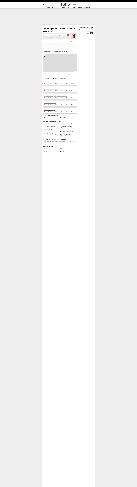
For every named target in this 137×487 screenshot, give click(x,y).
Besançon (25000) (70, 97)
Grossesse (53, 7)
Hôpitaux (63, 151)
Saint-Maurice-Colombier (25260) (67, 119)
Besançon (58, 37)
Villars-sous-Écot (47, 123)
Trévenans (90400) (70, 83)
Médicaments (63, 150)
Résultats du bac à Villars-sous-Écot (50, 144)
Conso (48, 7)
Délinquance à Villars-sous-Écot (67, 131)
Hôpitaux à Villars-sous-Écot (66, 137)
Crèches (45, 151)
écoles (74, 7)
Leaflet (76, 71)
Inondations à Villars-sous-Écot (66, 126)
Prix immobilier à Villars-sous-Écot (67, 135)
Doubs (51, 26)
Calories (62, 148)
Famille (81, 29)
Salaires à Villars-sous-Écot (48, 132)
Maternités (47, 26)
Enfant (63, 7)
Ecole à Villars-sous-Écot (48, 129)
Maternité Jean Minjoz (49, 110)
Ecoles (45, 150)
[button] (44, 55)
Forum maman (87, 7)
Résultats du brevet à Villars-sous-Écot (68, 141)
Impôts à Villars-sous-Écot (48, 133)
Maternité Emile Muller (50, 103)
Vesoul (54, 37)
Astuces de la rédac (83, 31)
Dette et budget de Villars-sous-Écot (50, 134)
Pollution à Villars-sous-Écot (66, 132)
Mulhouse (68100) (70, 104)
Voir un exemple (90, 29)
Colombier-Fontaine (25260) (66, 117)
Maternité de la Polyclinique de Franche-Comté (55, 96)
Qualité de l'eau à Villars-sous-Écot (50, 125)
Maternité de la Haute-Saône (51, 89)
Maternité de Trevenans (50, 82)
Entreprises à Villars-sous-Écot (66, 134)
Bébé (59, 7)
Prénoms (80, 7)
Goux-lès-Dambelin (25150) (49, 119)
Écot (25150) (46, 117)
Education (69, 7)
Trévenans (50, 37)
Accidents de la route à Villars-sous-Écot (68, 130)
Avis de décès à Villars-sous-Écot (49, 126)
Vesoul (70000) (69, 90)
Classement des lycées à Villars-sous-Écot (51, 127)
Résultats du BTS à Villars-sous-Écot (67, 143)
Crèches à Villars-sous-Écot (49, 130)
